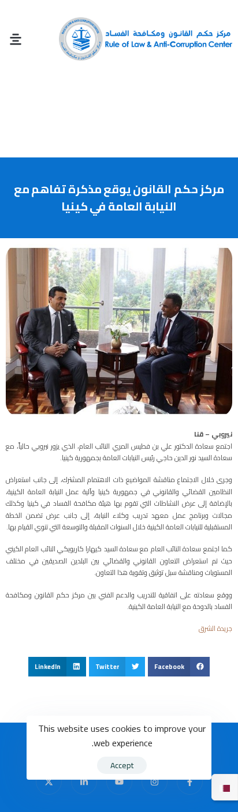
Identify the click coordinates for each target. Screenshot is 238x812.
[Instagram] (155, 782)
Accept (121, 765)
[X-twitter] (49, 782)
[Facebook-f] (190, 782)
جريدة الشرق (215, 628)
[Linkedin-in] (84, 782)
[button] (15, 38)
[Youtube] (119, 782)
